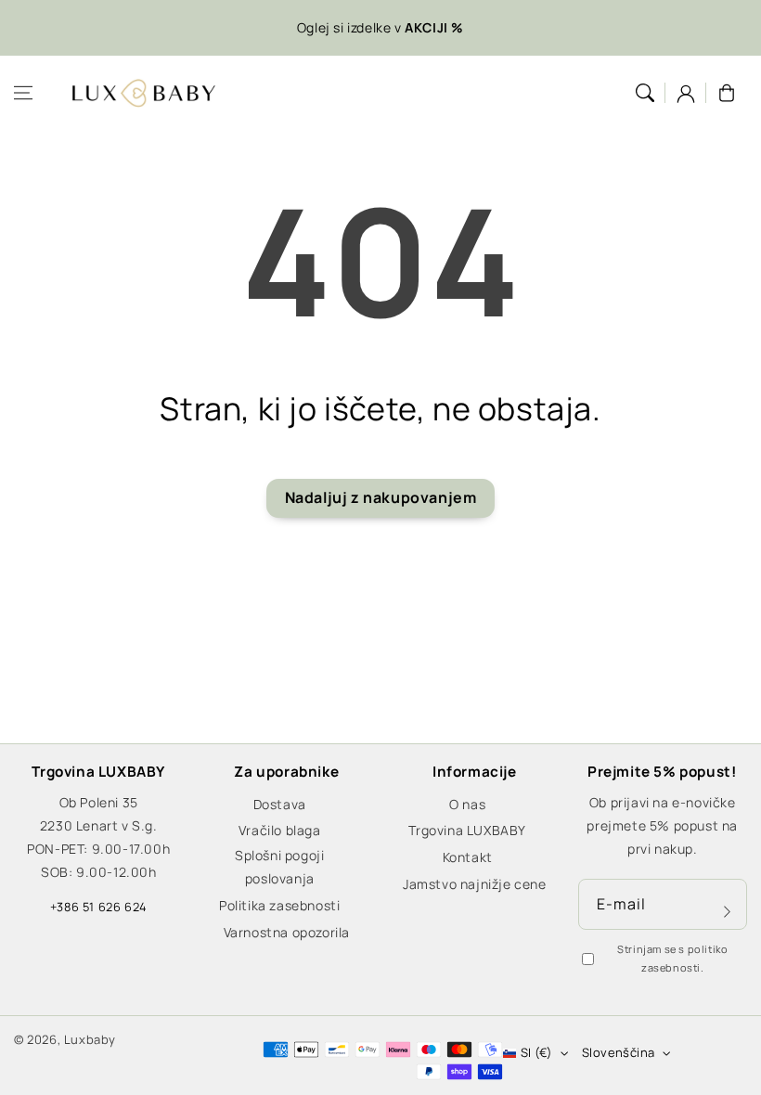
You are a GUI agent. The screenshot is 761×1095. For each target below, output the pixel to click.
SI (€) (536, 1052)
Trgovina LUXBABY (467, 830)
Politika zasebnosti (279, 905)
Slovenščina (618, 1052)
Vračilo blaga (280, 830)
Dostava (279, 804)
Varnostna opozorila (287, 932)
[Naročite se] (726, 911)
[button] (23, 92)
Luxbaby (90, 1039)
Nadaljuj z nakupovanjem (381, 497)
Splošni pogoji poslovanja (279, 866)
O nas (467, 804)
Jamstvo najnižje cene (475, 884)
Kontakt (468, 857)
